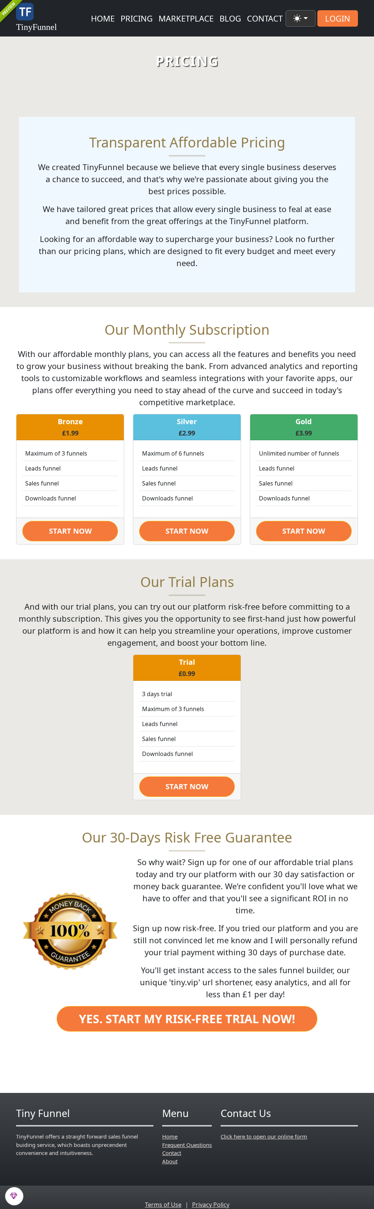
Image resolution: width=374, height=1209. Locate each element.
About (170, 1161)
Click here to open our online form (264, 1136)
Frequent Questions (187, 1144)
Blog (230, 18)
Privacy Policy (210, 1205)
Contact (265, 18)
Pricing (137, 18)
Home (103, 18)
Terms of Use (163, 1205)
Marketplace (186, 18)
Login (337, 18)
